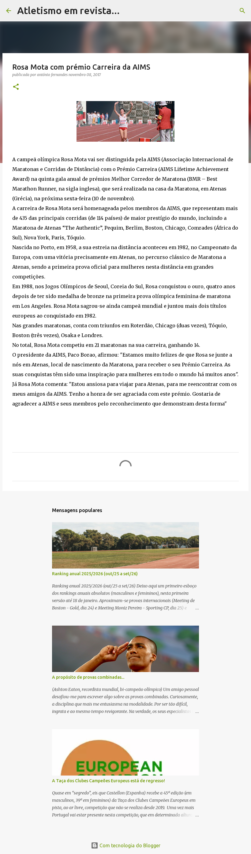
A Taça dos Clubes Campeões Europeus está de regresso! (108, 780)
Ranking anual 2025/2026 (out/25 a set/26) (95, 573)
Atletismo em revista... (68, 10)
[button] (16, 87)
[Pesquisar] (128, 10)
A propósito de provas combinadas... (88, 677)
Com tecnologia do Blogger (129, 845)
